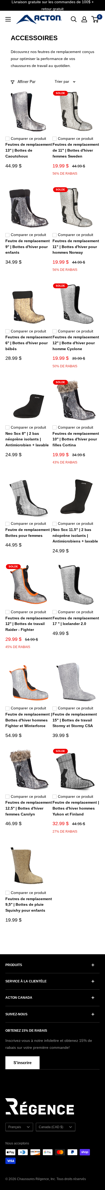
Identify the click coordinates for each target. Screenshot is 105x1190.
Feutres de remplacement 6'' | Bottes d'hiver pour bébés (28, 343)
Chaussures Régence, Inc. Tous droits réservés (51, 1179)
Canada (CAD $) (51, 1127)
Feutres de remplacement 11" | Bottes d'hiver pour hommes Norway (75, 247)
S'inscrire (22, 1062)
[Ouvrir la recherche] (74, 19)
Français (14, 1127)
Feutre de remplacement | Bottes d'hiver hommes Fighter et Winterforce (28, 720)
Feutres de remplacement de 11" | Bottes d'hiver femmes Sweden (75, 150)
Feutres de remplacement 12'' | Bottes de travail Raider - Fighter (28, 624)
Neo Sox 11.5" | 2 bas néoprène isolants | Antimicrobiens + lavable (75, 535)
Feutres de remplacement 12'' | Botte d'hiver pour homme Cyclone (75, 343)
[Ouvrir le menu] (8, 19)
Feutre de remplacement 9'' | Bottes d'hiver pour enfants (27, 247)
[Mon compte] (84, 19)
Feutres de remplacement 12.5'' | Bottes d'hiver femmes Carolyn (28, 808)
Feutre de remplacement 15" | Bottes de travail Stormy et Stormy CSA (74, 720)
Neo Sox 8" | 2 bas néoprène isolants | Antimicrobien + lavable (27, 439)
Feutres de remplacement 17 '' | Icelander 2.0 (75, 621)
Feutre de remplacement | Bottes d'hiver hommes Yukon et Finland (75, 808)
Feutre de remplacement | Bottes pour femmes (28, 532)
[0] (95, 19)
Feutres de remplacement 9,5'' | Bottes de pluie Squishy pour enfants (28, 904)
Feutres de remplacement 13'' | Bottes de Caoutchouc (28, 150)
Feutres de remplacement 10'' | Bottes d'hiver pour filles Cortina (75, 439)
